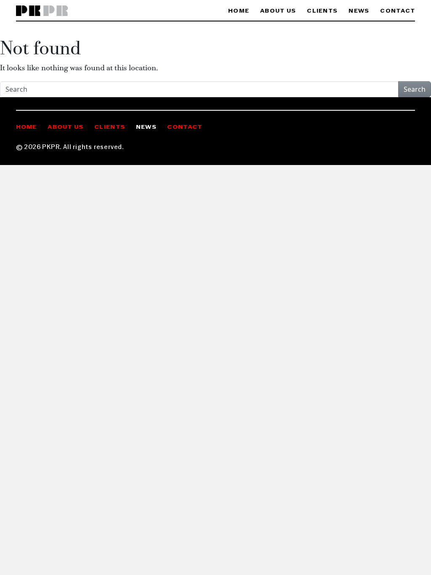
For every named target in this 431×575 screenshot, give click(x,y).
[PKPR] (42, 11)
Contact (397, 11)
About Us (278, 11)
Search (415, 89)
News (359, 11)
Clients (322, 11)
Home (238, 11)
